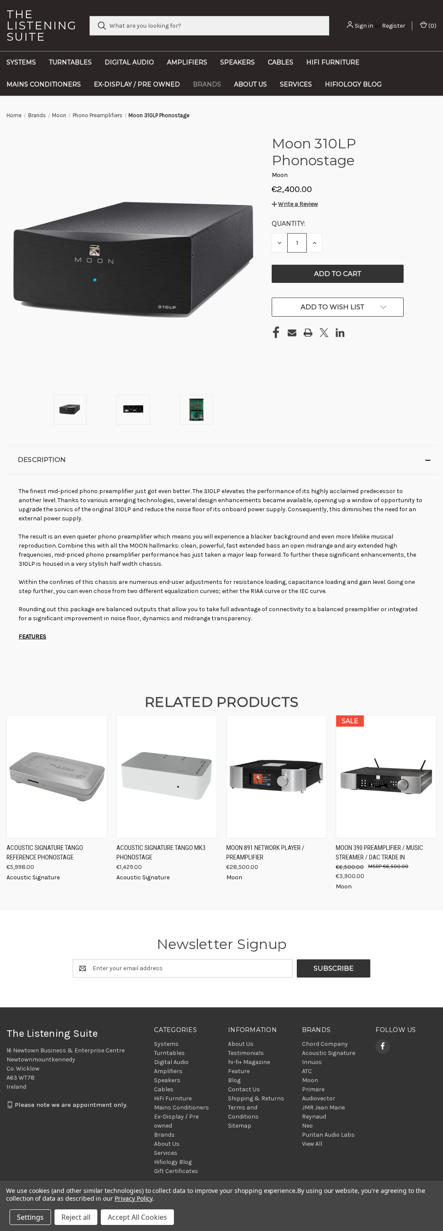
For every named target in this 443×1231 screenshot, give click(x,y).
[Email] (292, 333)
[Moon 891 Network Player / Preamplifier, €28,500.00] (276, 777)
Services (296, 84)
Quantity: (288, 224)
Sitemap (239, 1125)
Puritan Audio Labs (328, 1134)
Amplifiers (187, 62)
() (432, 25)
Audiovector (318, 1098)
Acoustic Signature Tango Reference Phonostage (44, 853)
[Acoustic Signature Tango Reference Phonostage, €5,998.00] (57, 777)
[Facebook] (276, 333)
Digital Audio (129, 62)
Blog (234, 1080)
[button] (295, 204)
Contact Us (244, 1089)
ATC (307, 1071)
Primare (313, 1089)
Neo (307, 1125)
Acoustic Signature (328, 1053)
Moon (310, 1080)
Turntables (70, 62)
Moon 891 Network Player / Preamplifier (265, 853)
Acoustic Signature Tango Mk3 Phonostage (160, 853)
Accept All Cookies (137, 1217)
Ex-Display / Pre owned (137, 84)
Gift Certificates (176, 1171)
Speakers (237, 62)
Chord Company (325, 1044)
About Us (250, 84)
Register (393, 25)
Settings (30, 1217)
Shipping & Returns (256, 1098)
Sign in (364, 25)
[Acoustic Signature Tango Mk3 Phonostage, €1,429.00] (166, 777)
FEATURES (32, 636)
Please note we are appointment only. (71, 1105)
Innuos (312, 1062)
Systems (21, 62)
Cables (280, 62)
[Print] (308, 333)
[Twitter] (324, 333)
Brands (207, 84)
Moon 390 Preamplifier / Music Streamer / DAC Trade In (379, 853)
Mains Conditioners (43, 84)
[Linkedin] (340, 333)
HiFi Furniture (333, 62)
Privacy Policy (133, 1198)
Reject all (75, 1217)
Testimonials (246, 1053)
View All (312, 1144)
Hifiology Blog (353, 84)
